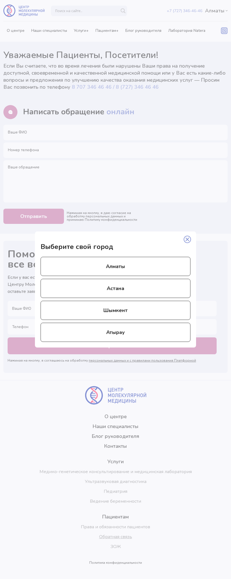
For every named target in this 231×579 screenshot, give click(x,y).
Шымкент (115, 310)
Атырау (115, 332)
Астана (115, 288)
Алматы (115, 266)
